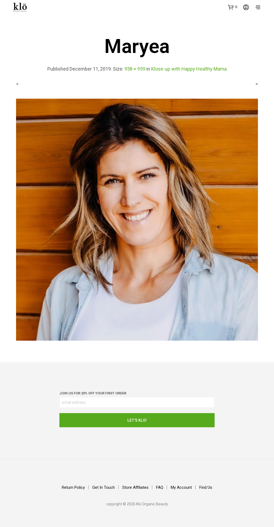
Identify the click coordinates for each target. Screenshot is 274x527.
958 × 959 (134, 69)
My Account (181, 487)
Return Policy (73, 487)
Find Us (205, 487)
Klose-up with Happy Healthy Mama (189, 69)
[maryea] (137, 219)
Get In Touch (103, 487)
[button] (232, 7)
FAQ (159, 487)
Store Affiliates (135, 487)
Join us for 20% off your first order (92, 393)
